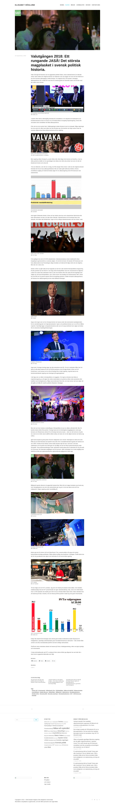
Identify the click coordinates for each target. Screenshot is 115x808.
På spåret (46, 780)
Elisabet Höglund (25, 5)
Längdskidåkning (56, 733)
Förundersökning (48, 728)
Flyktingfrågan (59, 690)
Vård (49, 747)
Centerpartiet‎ (42, 690)
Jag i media (47, 784)
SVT (72, 693)
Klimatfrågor (52, 692)
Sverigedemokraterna (64, 693)
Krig (68, 731)
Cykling (46, 723)
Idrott (46, 731)
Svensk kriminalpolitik (49, 742)
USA (45, 747)
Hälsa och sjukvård (68, 690)
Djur (49, 723)
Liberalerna (46, 733)
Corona (60, 721)
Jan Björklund (35, 692)
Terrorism (57, 745)
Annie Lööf (35, 690)
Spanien (60, 738)
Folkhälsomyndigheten (57, 725)
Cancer (50, 721)
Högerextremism (78, 690)
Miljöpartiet (59, 692)
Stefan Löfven (35, 693)
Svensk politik (43, 693)
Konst (66, 731)
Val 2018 (34, 695)
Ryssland (68, 735)
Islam (49, 731)
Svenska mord (52, 740)
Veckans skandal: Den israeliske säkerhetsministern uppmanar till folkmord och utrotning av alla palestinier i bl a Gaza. (85, 723)
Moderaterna (66, 692)
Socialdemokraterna (75, 692)
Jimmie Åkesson (44, 692)
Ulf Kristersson (77, 693)
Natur (57, 735)
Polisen (61, 735)
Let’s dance (47, 782)
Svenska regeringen (53, 693)
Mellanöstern (64, 733)
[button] (57, 34)
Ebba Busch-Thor (51, 690)
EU (65, 723)
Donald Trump (54, 723)
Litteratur (50, 733)
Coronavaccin (65, 721)
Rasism (65, 735)
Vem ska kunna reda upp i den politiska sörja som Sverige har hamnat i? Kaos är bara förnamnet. (38, 681)
